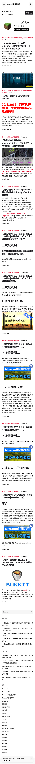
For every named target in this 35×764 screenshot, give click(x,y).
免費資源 (4, 710)
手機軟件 (4, 722)
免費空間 (4, 704)
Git (18, 592)
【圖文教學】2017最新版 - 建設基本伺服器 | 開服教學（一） (17, 428)
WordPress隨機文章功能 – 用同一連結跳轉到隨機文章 (17, 678)
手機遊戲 (4, 725)
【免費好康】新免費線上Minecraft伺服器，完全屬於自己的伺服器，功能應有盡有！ (17, 143)
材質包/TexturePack (8, 728)
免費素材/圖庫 (6, 707)
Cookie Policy (7, 760)
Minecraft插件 (6, 692)
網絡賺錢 (4, 747)
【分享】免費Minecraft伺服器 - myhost (16, 97)
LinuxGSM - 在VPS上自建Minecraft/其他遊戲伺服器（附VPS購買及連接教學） (16, 46)
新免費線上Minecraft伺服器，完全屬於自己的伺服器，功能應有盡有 (17, 121)
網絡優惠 (4, 737)
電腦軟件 (4, 753)
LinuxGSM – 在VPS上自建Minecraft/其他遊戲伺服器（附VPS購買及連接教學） (17, 662)
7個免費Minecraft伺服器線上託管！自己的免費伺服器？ (17, 171)
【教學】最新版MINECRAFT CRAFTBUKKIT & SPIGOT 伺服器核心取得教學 (17, 562)
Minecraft (5, 38)
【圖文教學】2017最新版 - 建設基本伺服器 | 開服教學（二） (17, 345)
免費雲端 (4, 713)
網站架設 (4, 734)
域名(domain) (6, 716)
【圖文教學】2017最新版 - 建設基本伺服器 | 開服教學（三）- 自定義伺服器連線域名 (17, 278)
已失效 (5, 92)
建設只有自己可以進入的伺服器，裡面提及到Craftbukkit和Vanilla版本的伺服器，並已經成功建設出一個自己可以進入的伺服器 (17, 360)
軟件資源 (4, 750)
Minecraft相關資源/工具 (15, 38)
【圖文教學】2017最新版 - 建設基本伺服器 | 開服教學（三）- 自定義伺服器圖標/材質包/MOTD (17, 236)
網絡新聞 (4, 741)
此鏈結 (25, 590)
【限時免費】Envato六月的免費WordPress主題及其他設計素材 (17, 673)
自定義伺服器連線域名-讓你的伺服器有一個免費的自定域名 (17, 252)
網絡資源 (4, 744)
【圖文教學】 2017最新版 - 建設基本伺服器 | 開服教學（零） (17, 496)
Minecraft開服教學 (13, 137)
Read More (5, 66)
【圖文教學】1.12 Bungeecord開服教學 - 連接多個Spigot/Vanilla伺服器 (17, 192)
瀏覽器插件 (5, 731)
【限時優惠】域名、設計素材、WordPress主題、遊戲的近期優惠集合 (17, 656)
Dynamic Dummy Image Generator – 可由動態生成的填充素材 (17, 667)
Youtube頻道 (22, 520)
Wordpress (5, 701)
